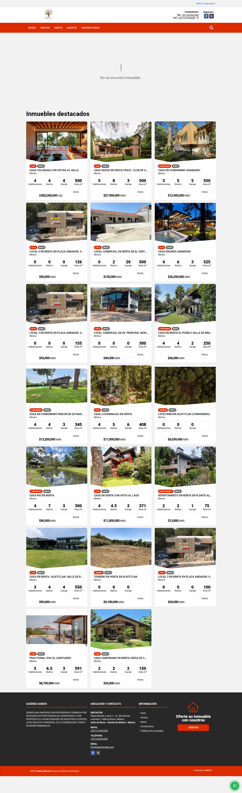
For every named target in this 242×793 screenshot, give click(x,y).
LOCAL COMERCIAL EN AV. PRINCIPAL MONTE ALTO (121, 333)
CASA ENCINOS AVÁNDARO (174, 251)
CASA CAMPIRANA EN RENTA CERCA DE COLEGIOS (121, 658)
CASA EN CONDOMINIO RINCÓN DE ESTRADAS (56, 414)
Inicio (32, 27)
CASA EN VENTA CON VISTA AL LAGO (116, 495)
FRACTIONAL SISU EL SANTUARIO (50, 658)
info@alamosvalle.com (102, 747)
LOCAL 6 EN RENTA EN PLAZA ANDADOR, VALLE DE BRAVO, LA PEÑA (56, 251)
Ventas (45, 27)
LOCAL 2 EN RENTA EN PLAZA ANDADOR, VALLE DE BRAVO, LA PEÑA (56, 333)
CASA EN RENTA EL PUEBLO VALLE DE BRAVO (185, 333)
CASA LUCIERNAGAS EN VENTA (113, 414)
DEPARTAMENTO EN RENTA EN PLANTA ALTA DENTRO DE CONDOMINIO (185, 495)
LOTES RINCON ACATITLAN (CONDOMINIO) (184, 414)
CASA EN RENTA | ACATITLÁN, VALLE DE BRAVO (56, 576)
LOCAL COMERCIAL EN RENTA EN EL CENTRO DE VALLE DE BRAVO (121, 251)
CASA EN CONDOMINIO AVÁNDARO (179, 170)
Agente (72, 27)
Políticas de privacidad (151, 731)
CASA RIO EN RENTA (41, 495)
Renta (58, 27)
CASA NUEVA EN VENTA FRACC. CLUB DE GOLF (121, 170)
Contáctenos (90, 27)
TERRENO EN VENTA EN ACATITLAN (115, 576)
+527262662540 (190, 15)
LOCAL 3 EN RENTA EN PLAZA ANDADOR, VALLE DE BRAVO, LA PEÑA (185, 576)
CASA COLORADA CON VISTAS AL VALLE (54, 170)
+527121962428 (186, 17)
